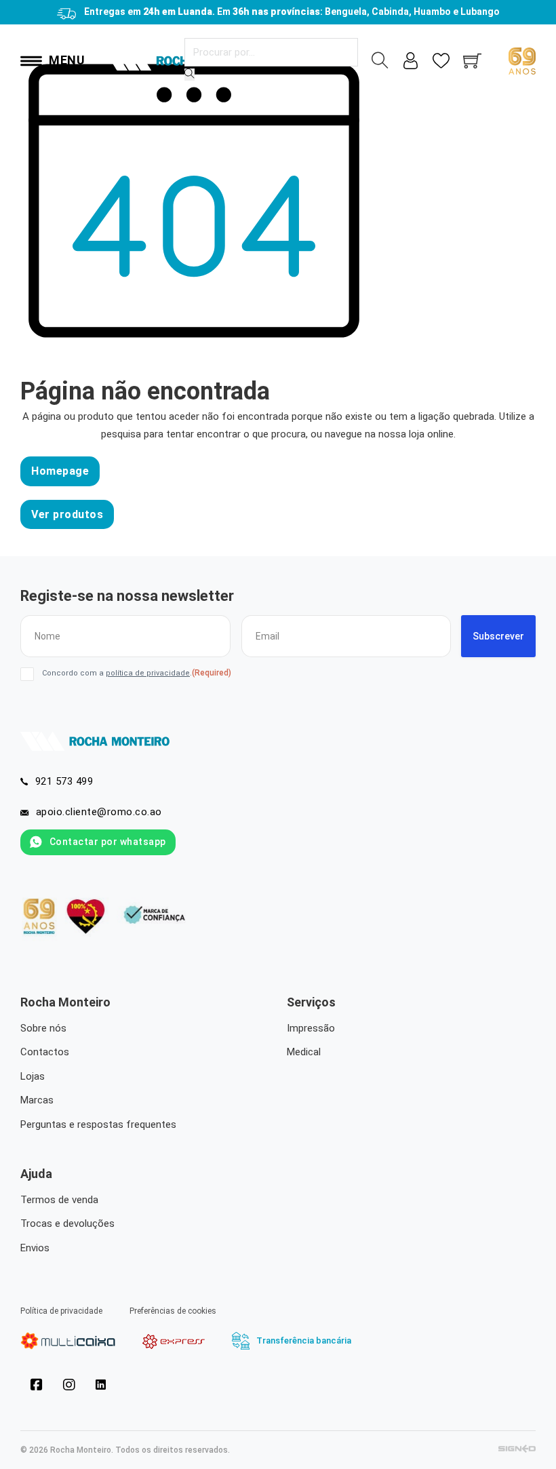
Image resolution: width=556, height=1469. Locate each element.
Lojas (32, 1076)
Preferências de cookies (173, 1311)
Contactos (44, 1052)
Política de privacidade (61, 1311)
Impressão (311, 1028)
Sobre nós (43, 1028)
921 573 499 (64, 781)
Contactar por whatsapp (107, 841)
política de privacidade (148, 673)
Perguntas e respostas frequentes (98, 1124)
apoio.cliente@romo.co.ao (99, 812)
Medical (304, 1052)
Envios (34, 1248)
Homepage (60, 471)
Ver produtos (67, 514)
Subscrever (498, 636)
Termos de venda (59, 1200)
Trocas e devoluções (67, 1223)
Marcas (37, 1100)
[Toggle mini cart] (472, 60)
